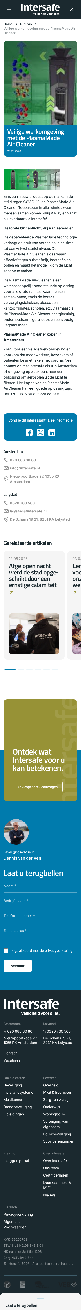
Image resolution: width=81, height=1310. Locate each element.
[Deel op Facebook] (29, 432)
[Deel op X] (40, 432)
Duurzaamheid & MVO (57, 1185)
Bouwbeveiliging (57, 1134)
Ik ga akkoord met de (41, 950)
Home (8, 24)
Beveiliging (13, 1085)
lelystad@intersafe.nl (28, 511)
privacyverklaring (58, 950)
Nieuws (26, 24)
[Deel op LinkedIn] (51, 432)
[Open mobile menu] (9, 9)
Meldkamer (13, 1099)
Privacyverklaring (18, 1214)
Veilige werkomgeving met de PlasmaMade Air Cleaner (40, 30)
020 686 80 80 (23, 460)
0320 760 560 (22, 503)
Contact (10, 1053)
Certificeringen (55, 1175)
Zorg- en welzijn (56, 1099)
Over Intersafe (55, 1160)
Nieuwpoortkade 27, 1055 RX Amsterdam (34, 479)
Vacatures (12, 1060)
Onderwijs (51, 1107)
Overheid (50, 1085)
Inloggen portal (16, 1160)
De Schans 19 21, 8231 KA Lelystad (40, 519)
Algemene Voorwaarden (15, 1224)
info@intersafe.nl (25, 468)
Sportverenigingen (58, 1141)
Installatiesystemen (19, 1092)
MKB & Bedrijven (57, 1092)
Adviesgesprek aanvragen (37, 787)
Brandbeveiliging (18, 1107)
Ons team (51, 1168)
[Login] (71, 9)
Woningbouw (54, 1114)
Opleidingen (14, 1114)
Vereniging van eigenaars (55, 1124)
